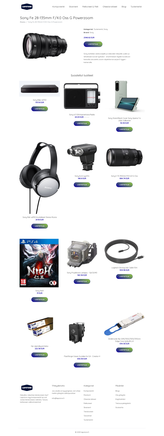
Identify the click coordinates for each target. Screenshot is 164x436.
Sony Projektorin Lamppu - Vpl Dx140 (82, 273)
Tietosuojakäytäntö (123, 403)
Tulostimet (88, 416)
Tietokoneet (88, 412)
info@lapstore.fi (58, 398)
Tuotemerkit (136, 6)
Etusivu (22, 22)
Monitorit (87, 395)
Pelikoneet (88, 403)
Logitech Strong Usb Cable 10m (124, 268)
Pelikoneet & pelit (90, 6)
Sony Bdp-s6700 (39, 100)
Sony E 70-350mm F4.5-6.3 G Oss (124, 176)
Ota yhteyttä (120, 395)
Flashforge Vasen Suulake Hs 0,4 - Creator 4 (82, 356)
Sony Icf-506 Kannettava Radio (82, 114)
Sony (106, 29)
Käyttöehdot (120, 399)
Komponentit (58, 6)
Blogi (124, 6)
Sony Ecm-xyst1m (82, 176)
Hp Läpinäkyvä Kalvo (39, 346)
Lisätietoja (93, 44)
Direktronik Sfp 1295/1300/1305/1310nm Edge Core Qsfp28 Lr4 (124, 340)
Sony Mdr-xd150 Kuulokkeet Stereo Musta (40, 217)
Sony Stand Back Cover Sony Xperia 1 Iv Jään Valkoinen (124, 119)
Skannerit (73, 6)
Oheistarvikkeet (110, 6)
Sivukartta (119, 407)
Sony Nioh (39, 291)
